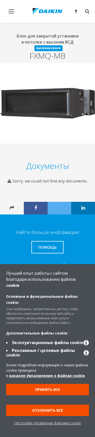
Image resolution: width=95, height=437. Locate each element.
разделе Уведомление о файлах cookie (47, 375)
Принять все (47, 389)
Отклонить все (47, 410)
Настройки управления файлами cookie (47, 423)
